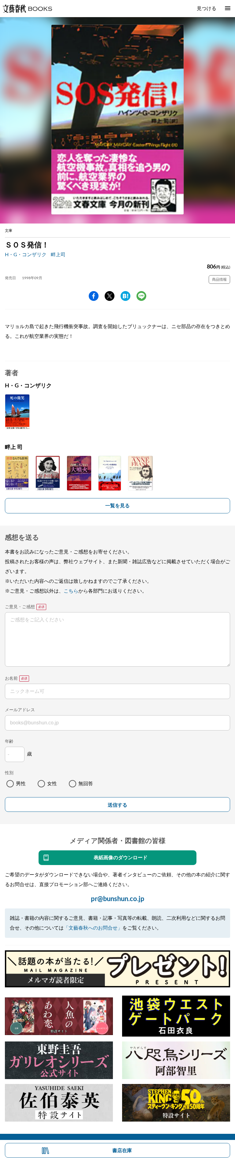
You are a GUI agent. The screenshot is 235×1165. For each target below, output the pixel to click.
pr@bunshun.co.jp (117, 899)
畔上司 (58, 254)
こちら (71, 591)
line (141, 296)
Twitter (109, 296)
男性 (21, 783)
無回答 (85, 783)
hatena (125, 296)
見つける (206, 8)
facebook (94, 296)
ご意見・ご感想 (20, 607)
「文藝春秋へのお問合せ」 (93, 928)
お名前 (11, 678)
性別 (9, 773)
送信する (117, 805)
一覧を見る (117, 505)
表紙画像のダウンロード (120, 857)
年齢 (9, 741)
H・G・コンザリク (26, 254)
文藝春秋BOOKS (27, 9)
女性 (52, 783)
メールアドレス (20, 710)
